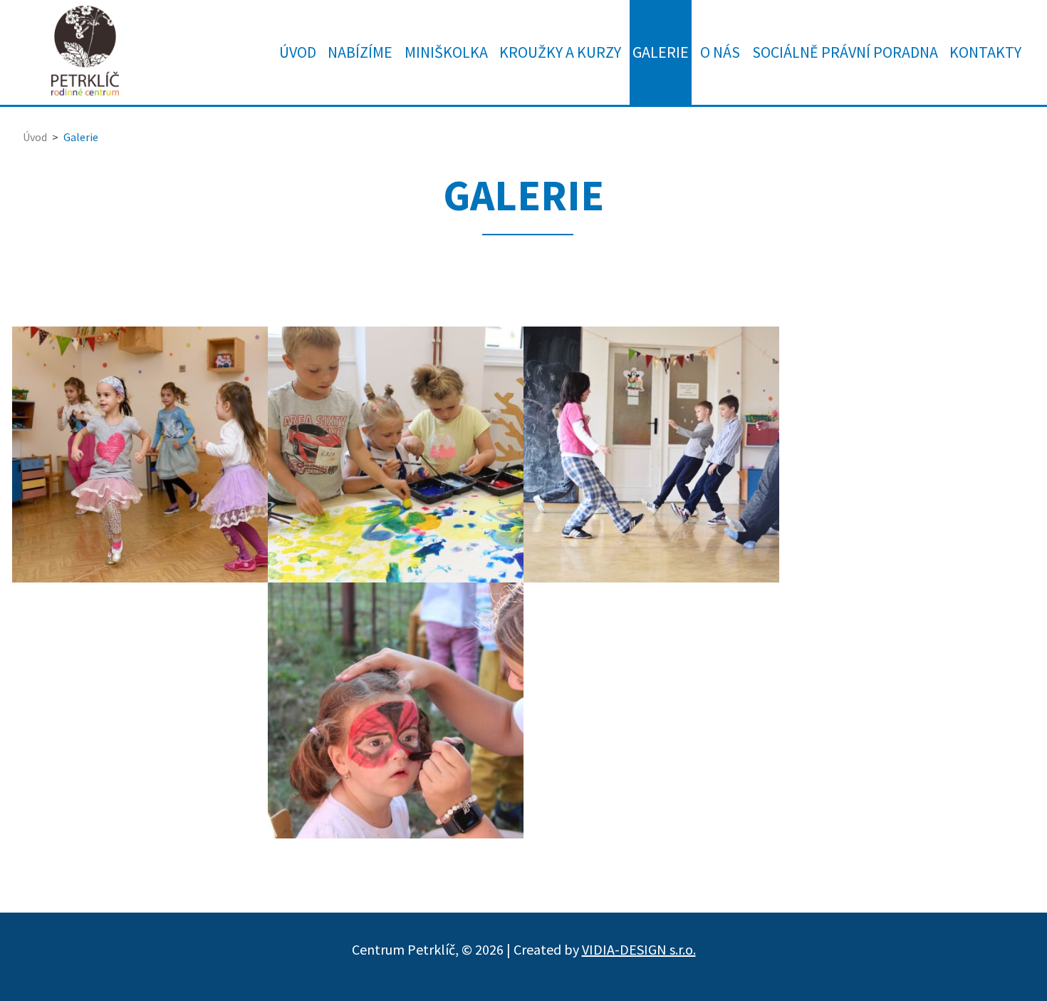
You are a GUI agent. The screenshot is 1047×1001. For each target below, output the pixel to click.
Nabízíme (360, 52)
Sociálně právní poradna (845, 52)
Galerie (660, 52)
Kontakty (985, 52)
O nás (720, 52)
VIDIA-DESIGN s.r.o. (639, 949)
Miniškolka (446, 52)
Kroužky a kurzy (560, 52)
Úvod (297, 52)
